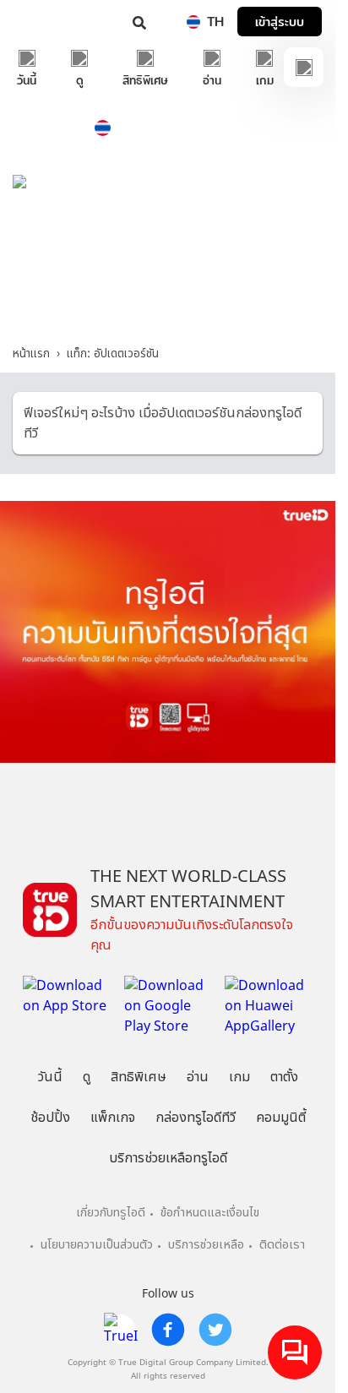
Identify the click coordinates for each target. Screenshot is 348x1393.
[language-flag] (193, 22)
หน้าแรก (31, 354)
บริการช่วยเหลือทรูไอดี (168, 1158)
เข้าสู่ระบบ (279, 21)
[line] (121, 1330)
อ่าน (198, 1077)
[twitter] (215, 1330)
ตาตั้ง (284, 1077)
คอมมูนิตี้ (281, 1117)
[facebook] (168, 1330)
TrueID (47, 21)
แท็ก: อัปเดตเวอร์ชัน (113, 354)
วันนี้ (50, 1077)
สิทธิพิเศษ (138, 1077)
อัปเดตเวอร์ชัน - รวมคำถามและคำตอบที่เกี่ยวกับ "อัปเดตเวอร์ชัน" (167, 295)
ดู (86, 1077)
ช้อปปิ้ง (50, 1117)
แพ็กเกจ (112, 1117)
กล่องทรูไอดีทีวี (195, 1117)
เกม (239, 1077)
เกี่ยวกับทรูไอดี (110, 1213)
